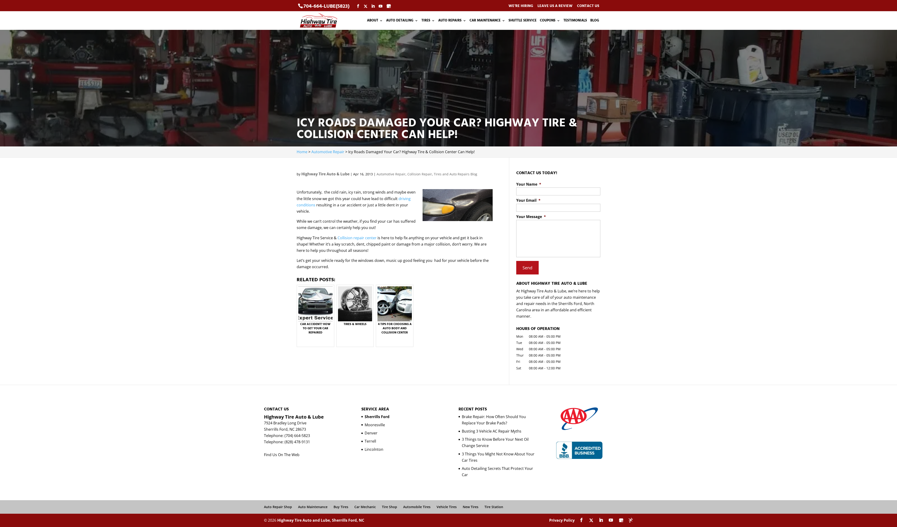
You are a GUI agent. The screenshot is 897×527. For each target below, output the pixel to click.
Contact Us (588, 6)
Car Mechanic (365, 507)
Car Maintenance (485, 21)
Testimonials (575, 21)
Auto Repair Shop (278, 507)
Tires (425, 21)
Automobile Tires (417, 507)
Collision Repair (419, 174)
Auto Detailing (399, 21)
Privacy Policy (562, 520)
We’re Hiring (521, 6)
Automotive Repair (391, 174)
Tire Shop (389, 507)
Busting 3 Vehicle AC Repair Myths (491, 431)
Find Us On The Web (281, 454)
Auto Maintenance (312, 507)
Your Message (531, 216)
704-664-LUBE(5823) (326, 6)
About (372, 21)
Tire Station (493, 507)
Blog (594, 21)
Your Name (528, 184)
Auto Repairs (450, 21)
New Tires (470, 507)
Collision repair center (357, 237)
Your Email (528, 200)
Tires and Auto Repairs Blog (455, 174)
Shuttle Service (523, 21)
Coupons (547, 21)
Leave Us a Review (555, 6)
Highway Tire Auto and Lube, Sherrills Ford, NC (320, 520)
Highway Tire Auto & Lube (325, 174)
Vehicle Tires (447, 507)
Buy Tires (341, 507)
